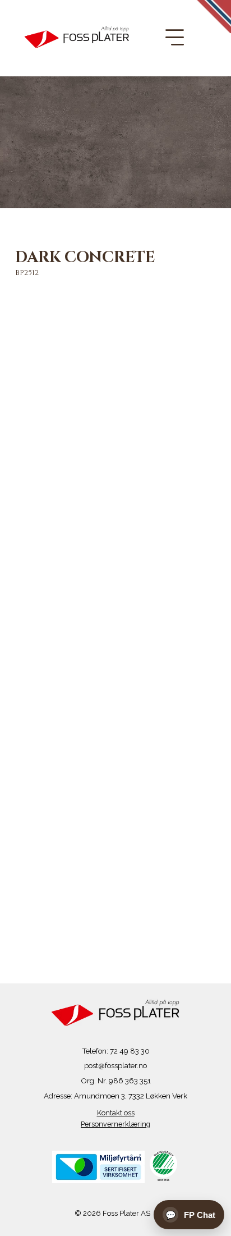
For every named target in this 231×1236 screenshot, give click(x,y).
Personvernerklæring (115, 1124)
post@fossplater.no (115, 1065)
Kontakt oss (116, 1113)
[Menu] (175, 37)
